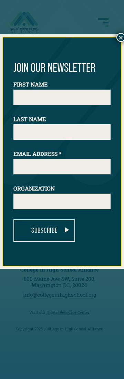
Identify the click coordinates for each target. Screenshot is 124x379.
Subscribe (44, 230)
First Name (30, 84)
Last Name (29, 119)
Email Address (37, 153)
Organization (34, 188)
